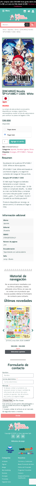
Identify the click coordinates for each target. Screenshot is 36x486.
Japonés (10, 30)
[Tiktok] (18, 436)
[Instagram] (13, 436)
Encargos (13, 152)
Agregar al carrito (17, 141)
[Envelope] (23, 436)
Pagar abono (11, 129)
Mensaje (5, 386)
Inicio (4, 30)
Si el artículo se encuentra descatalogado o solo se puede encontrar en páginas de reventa (18, 405)
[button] (6, 11)
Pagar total (11, 135)
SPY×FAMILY (21, 152)
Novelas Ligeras (23, 149)
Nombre (5, 372)
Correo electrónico (9, 379)
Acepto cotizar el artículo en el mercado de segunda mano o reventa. (17, 410)
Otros (17, 30)
